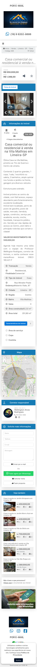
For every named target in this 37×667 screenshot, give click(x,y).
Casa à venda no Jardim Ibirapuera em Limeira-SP (17, 499)
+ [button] (4, 357)
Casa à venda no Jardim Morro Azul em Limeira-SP (18, 514)
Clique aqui (7, 583)
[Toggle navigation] (3, 43)
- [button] (4, 360)
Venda (13, 48)
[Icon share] (11, 631)
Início (7, 48)
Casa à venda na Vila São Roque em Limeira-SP (16, 560)
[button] (5, 101)
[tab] (10, 87)
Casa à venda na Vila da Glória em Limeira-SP (16, 529)
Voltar (31, 51)
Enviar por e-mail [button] (19, 464)
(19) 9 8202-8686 (20, 34)
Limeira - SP (22, 48)
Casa (31, 48)
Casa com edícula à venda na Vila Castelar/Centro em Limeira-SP (16, 544)
